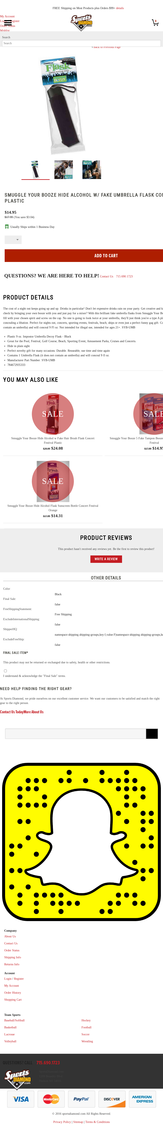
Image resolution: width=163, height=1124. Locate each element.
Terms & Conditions (97, 1122)
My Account (7, 16)
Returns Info (11, 964)
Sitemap (78, 1122)
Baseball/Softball (14, 1020)
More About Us (34, 712)
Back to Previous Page (107, 47)
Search (6, 37)
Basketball (10, 1027)
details (120, 8)
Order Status (11, 950)
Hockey (86, 1020)
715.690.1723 (124, 276)
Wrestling (87, 1041)
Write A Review (106, 559)
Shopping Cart (13, 999)
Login (3, 21)
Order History (12, 992)
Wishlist (5, 30)
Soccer (86, 1034)
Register (15, 21)
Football (86, 1027)
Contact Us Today (12, 712)
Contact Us (106, 276)
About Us (10, 936)
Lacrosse (9, 1034)
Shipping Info (12, 957)
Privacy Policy (62, 1122)
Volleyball (10, 1041)
